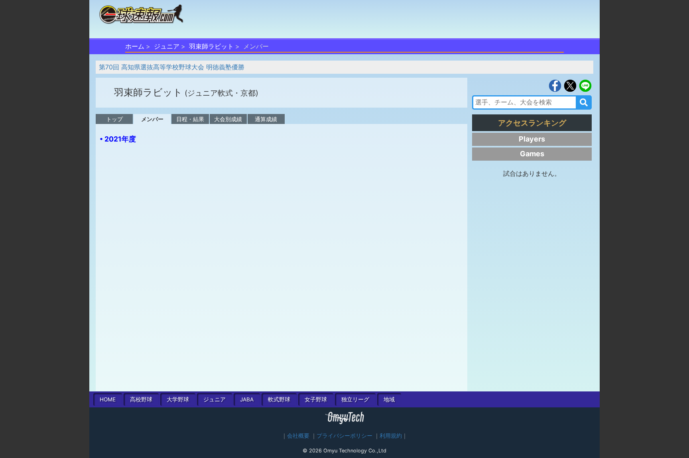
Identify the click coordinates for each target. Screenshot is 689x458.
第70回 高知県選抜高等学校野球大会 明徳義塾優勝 (171, 67)
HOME (108, 399)
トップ (114, 119)
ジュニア (166, 46)
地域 (389, 399)
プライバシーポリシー (344, 435)
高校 (141, 399)
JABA (247, 399)
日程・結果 (190, 119)
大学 (178, 399)
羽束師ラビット (211, 46)
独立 (355, 399)
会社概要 (298, 435)
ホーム (134, 46)
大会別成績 (228, 119)
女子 (316, 399)
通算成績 (266, 119)
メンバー (152, 119)
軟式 (279, 399)
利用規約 (391, 435)
